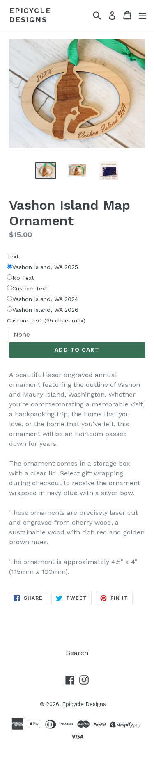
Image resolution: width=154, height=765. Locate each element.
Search (77, 653)
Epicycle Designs (30, 15)
